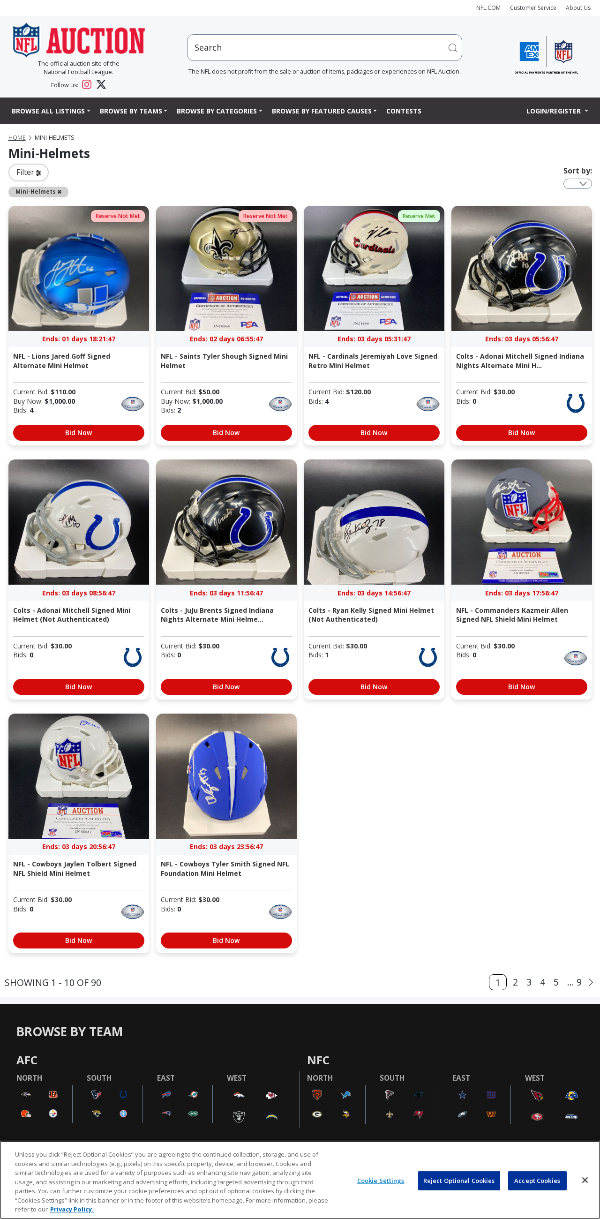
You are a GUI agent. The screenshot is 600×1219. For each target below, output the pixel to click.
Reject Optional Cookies (459, 1180)
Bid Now (78, 432)
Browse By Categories (217, 110)
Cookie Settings (381, 1180)
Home (17, 138)
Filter (26, 172)
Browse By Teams (131, 110)
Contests (403, 110)
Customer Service (533, 8)
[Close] (585, 1180)
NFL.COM (488, 8)
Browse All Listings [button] (48, 110)
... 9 (574, 982)
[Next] (590, 982)
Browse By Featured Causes (322, 110)
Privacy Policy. (72, 1209)
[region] (300, 1180)
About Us (578, 8)
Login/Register (554, 110)
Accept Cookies (537, 1180)
